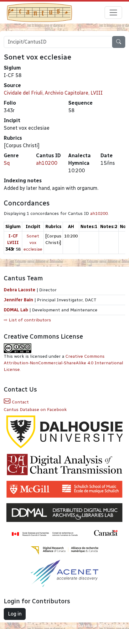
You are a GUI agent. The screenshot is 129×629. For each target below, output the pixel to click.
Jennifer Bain (19, 300)
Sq (7, 163)
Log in (15, 614)
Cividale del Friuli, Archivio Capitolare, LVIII (53, 93)
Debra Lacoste (19, 290)
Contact (20, 402)
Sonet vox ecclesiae (32, 242)
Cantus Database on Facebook (35, 409)
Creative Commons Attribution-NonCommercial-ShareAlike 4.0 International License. (63, 363)
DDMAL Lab (16, 310)
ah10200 (46, 163)
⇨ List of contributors (27, 320)
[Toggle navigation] (113, 12)
